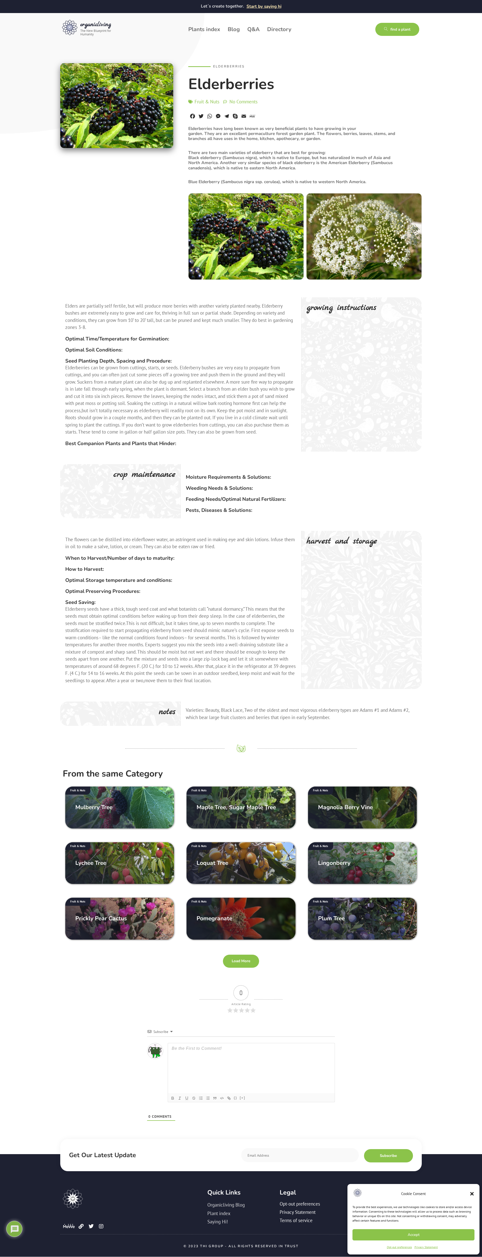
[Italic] (179, 1098)
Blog (234, 29)
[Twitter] (91, 1226)
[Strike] (193, 1098)
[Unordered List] (207, 1098)
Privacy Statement (426, 1247)
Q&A (253, 29)
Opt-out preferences (399, 1247)
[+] (242, 1098)
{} (235, 1098)
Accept (413, 1234)
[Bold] (172, 1098)
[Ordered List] (200, 1098)
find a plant (400, 29)
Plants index (204, 29)
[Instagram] (101, 1226)
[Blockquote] (214, 1098)
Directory (279, 29)
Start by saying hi (264, 6)
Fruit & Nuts (207, 102)
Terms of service (296, 1220)
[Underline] (186, 1098)
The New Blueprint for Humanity (95, 32)
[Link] (228, 1098)
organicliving (95, 25)
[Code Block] (221, 1098)
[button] (471, 1193)
